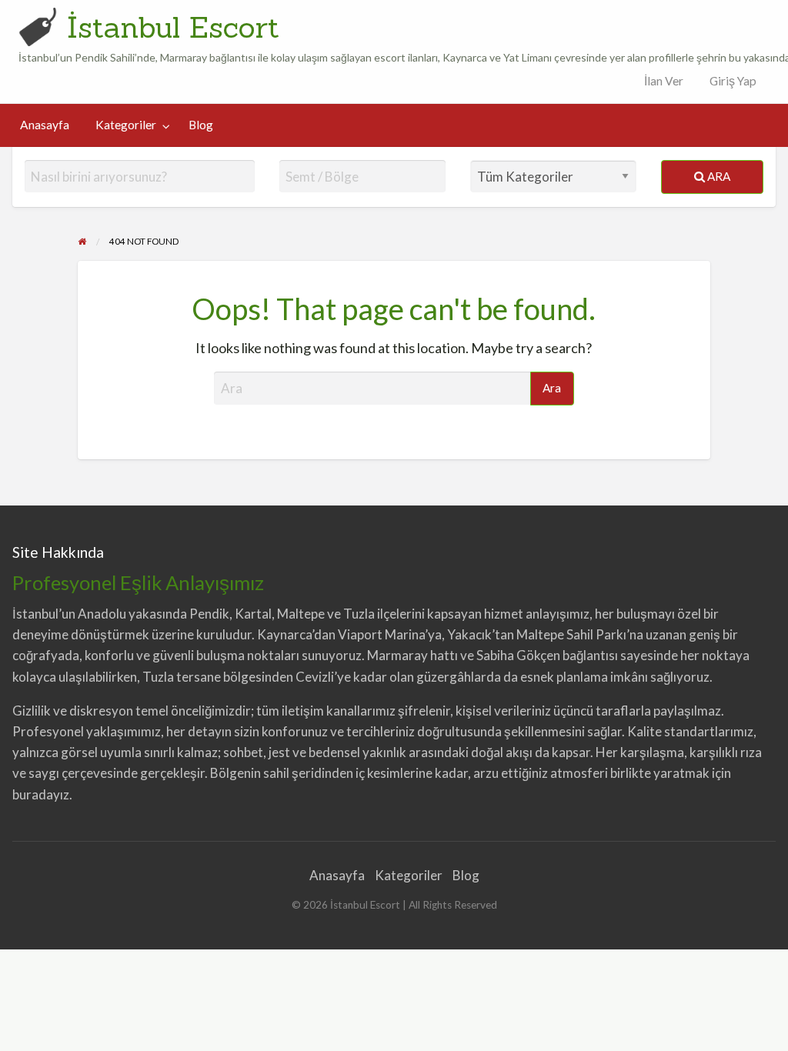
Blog (201, 125)
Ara (717, 176)
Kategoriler (125, 125)
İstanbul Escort (173, 26)
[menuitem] (660, 81)
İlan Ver (662, 81)
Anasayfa (44, 125)
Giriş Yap (733, 81)
